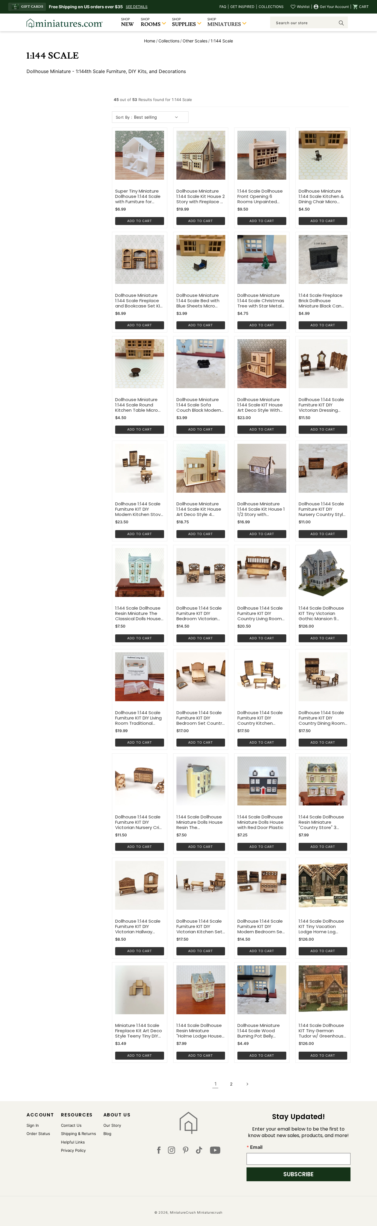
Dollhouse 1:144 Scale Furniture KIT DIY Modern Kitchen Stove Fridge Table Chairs (139, 509)
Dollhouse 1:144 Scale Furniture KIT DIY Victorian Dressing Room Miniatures (321, 405)
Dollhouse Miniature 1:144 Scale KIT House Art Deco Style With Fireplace (260, 405)
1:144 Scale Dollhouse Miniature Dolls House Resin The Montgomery (199, 822)
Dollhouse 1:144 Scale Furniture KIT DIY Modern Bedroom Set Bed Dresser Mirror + (260, 926)
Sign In (33, 1125)
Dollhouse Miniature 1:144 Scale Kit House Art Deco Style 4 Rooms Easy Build (198, 509)
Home (149, 40)
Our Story (112, 1125)
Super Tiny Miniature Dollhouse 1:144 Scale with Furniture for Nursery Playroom (138, 196)
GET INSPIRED (242, 6)
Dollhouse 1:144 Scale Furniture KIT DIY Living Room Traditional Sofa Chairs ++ (138, 718)
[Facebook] (159, 1151)
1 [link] (215, 1084)
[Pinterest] (185, 1151)
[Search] (341, 22)
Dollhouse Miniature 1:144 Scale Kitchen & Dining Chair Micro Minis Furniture (321, 196)
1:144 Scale (222, 40)
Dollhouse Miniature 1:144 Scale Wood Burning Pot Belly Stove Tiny (258, 1031)
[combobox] (309, 22)
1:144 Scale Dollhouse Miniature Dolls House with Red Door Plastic (260, 822)
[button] (361, 7)
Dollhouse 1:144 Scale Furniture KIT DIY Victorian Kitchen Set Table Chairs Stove (199, 926)
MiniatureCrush (183, 1212)
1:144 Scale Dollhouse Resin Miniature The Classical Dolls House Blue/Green (138, 613)
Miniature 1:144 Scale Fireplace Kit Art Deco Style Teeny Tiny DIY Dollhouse (138, 1031)
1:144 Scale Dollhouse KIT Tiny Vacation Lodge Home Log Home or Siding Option (321, 926)
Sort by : (124, 117)
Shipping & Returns (78, 1133)
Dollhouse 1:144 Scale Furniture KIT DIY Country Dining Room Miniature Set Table (322, 718)
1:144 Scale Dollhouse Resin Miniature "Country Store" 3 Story (321, 822)
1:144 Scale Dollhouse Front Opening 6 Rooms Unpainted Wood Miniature (260, 196)
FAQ (222, 6)
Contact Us (71, 1125)
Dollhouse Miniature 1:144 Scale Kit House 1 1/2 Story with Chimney (261, 509)
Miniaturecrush (210, 1212)
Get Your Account (334, 6)
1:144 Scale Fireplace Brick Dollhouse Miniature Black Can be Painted (321, 301)
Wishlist (303, 6)
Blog (107, 1133)
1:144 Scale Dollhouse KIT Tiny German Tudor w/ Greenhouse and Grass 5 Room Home (322, 1031)
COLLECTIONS (271, 6)
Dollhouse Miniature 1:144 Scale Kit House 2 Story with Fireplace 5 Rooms (200, 196)
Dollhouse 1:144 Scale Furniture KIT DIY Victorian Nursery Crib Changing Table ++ (138, 822)
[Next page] (247, 1084)
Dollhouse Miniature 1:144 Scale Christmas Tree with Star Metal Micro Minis (260, 301)
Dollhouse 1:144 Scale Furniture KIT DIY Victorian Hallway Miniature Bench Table (139, 926)
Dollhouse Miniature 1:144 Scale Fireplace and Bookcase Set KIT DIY (139, 301)
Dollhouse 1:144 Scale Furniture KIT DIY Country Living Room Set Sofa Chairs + (260, 613)
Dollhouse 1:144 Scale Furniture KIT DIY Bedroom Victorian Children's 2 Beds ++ (199, 613)
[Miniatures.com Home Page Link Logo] (188, 1123)
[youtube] (215, 1151)
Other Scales (195, 40)
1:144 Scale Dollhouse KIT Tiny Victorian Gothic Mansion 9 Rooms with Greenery (322, 613)
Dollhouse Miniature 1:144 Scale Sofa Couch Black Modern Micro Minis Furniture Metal (198, 405)
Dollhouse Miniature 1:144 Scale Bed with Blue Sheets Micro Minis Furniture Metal (198, 301)
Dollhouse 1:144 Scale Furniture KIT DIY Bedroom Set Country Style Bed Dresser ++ (200, 718)
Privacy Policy (73, 1150)
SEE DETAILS (137, 6)
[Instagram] (171, 1151)
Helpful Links (73, 1142)
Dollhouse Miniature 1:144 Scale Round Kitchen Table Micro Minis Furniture (136, 405)
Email (256, 1147)
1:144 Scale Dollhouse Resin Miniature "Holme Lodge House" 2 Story (199, 1031)
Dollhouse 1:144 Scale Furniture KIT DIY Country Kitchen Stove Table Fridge (260, 718)
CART (364, 6)
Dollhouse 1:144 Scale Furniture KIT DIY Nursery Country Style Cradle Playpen (322, 509)
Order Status (38, 1133)
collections (168, 40)
